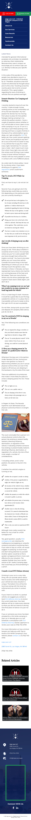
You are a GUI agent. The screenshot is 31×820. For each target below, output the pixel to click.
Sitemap (12, 817)
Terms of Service (24, 816)
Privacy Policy (17, 817)
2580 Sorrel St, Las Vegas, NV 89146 (14, 646)
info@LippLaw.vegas (16, 758)
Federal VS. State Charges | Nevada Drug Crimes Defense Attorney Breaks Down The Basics (15, 678)
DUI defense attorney (13, 599)
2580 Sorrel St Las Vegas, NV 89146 (16, 746)
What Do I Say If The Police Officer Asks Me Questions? (15, 699)
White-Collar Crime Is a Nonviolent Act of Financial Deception (15, 718)
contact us (16, 635)
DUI (22, 135)
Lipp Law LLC (6, 642)
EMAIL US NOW (25, 13)
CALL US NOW (10, 13)
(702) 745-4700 (14, 753)
